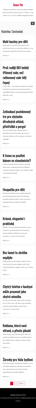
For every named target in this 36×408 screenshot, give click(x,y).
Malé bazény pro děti (15, 41)
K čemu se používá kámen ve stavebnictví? (17, 158)
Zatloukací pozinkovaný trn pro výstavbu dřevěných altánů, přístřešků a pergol (17, 119)
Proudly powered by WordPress (10, 398)
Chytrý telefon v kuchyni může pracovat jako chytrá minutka (17, 291)
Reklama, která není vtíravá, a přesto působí (17, 328)
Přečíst (6, 56)
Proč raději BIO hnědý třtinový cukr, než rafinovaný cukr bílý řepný (16, 75)
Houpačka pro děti (14, 189)
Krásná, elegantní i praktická (14, 221)
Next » (22, 383)
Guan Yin (18, 5)
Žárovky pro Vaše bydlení (18, 359)
